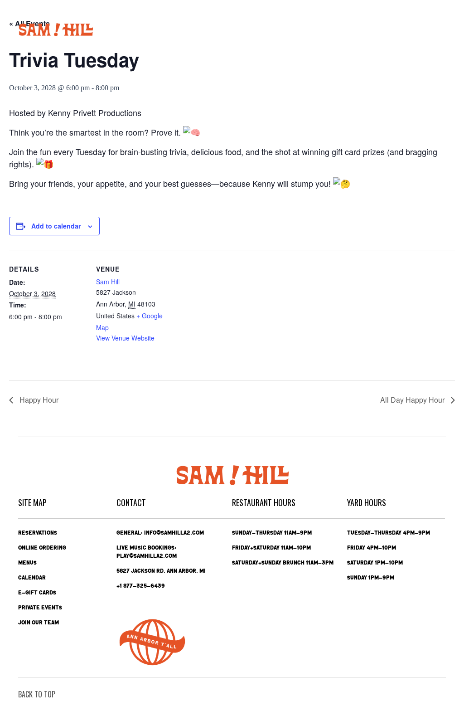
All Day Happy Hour (413, 399)
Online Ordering (42, 548)
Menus (27, 563)
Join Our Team (38, 622)
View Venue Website (125, 337)
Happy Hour (38, 399)
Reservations (37, 533)
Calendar (32, 578)
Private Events (40, 608)
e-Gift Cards (37, 593)
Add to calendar (56, 225)
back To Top (36, 694)
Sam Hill (108, 281)
